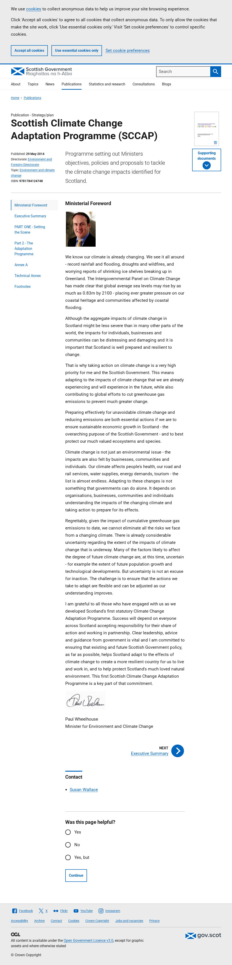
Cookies (73, 921)
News (50, 84)
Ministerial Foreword (30, 205)
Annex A (21, 265)
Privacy (154, 921)
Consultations (144, 84)
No (77, 844)
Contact (56, 921)
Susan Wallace (84, 789)
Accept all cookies (29, 50)
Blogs (166, 84)
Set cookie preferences (128, 50)
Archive (39, 921)
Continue (76, 875)
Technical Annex (27, 276)
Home (15, 98)
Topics (33, 84)
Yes (77, 832)
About (15, 84)
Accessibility (19, 921)
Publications (72, 84)
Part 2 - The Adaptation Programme (23, 248)
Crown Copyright (97, 921)
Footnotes (22, 286)
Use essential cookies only (76, 50)
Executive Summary (30, 216)
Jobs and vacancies (129, 921)
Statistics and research (107, 84)
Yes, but (81, 857)
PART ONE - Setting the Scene (29, 229)
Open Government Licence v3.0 (88, 940)
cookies (33, 9)
